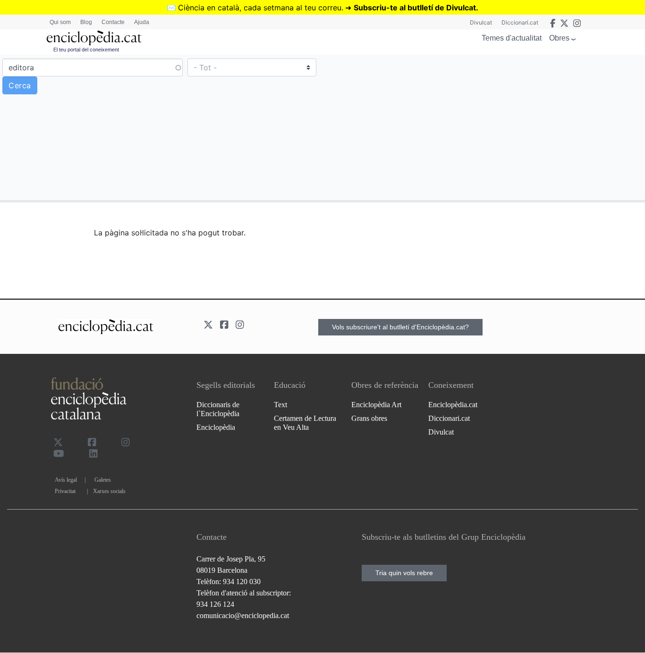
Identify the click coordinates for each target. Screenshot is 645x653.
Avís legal (66, 480)
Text (280, 405)
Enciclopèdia (215, 427)
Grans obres (369, 418)
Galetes (102, 480)
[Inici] (94, 38)
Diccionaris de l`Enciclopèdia (217, 409)
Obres (559, 38)
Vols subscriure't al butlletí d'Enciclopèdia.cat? (400, 327)
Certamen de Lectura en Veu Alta (305, 422)
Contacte (113, 22)
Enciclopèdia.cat (452, 405)
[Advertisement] (482, 127)
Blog (86, 22)
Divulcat (481, 22)
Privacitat (65, 491)
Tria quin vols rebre (404, 573)
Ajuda (141, 22)
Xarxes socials (109, 491)
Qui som (60, 22)
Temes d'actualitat (512, 38)
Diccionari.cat (519, 22)
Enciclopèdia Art (376, 405)
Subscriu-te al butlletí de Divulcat (415, 7)
